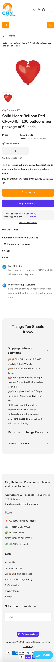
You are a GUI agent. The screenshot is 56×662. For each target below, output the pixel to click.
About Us (10, 562)
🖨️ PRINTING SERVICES (18, 526)
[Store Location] (50, 25)
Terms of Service (13, 568)
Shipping (23, 138)
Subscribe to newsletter (20, 606)
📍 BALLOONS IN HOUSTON (20, 521)
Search (8, 596)
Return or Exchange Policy (18, 579)
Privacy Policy (12, 591)
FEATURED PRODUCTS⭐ (19, 538)
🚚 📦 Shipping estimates (18, 573)
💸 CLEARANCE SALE (17, 544)
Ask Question (12, 143)
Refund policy (12, 585)
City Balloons (33, 642)
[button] (8, 98)
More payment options (28, 223)
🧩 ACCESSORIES (14, 532)
